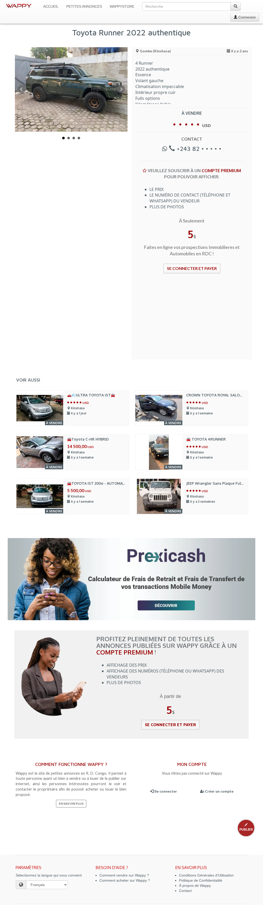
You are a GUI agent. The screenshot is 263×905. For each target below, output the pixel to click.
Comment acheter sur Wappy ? (124, 880)
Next (121, 89)
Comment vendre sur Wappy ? (124, 875)
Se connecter (165, 791)
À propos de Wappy (195, 885)
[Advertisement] (191, 320)
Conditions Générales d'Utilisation (206, 875)
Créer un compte (218, 791)
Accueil (51, 6)
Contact (185, 891)
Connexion (246, 17)
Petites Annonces (84, 6)
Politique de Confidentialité (200, 880)
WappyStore (122, 6)
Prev (21, 89)
